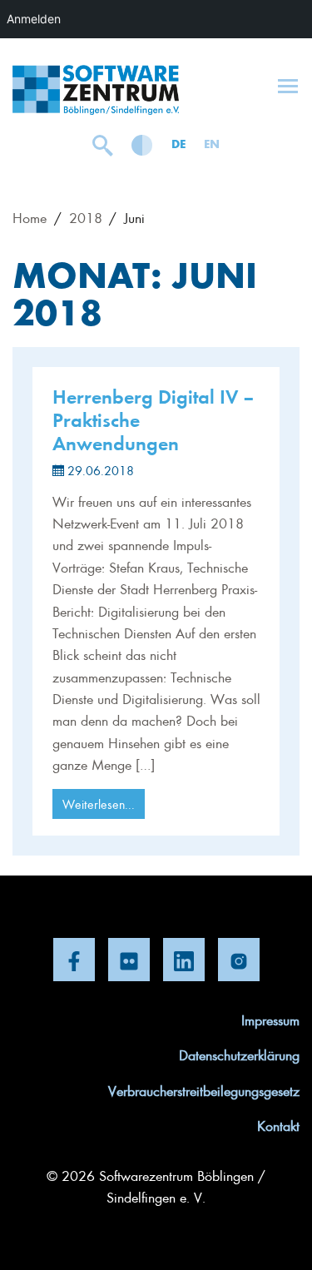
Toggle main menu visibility (288, 85)
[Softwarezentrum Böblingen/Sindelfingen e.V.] (95, 90)
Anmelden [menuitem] (34, 19)
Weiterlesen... (98, 804)
